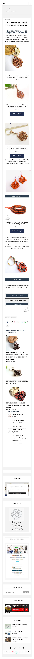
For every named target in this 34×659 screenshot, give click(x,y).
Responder (14, 426)
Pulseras (13, 317)
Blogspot (17, 653)
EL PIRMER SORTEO (17, 631)
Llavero (7, 317)
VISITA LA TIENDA (17, 295)
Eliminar (20, 426)
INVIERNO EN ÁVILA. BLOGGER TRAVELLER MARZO (20, 638)
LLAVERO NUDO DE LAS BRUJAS (17, 381)
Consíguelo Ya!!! (17, 304)
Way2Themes (18, 651)
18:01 (15, 418)
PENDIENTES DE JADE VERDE (19, 624)
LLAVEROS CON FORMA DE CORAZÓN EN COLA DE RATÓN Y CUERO (17, 405)
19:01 (16, 432)
